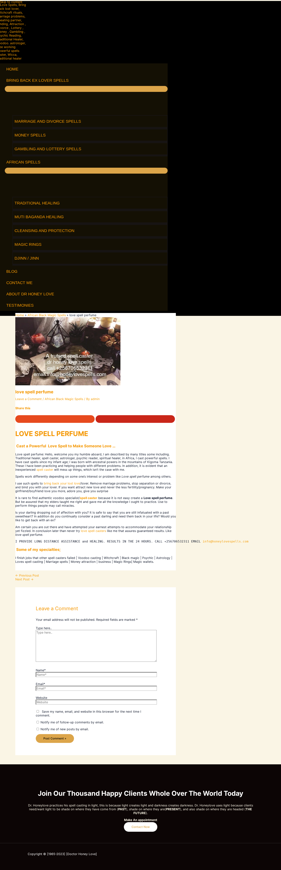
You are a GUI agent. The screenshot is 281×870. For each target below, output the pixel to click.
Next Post (24, 579)
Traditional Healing (37, 203)
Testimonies (20, 305)
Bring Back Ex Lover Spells (37, 80)
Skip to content (11, 2)
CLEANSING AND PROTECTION (44, 230)
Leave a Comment (28, 399)
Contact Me (19, 282)
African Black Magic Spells (64, 399)
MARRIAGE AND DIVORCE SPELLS (48, 121)
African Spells (23, 162)
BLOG (11, 271)
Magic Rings (28, 244)
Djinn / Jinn (27, 258)
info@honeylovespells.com (226, 541)
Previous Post (27, 575)
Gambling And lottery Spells (48, 149)
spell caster (45, 469)
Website (41, 698)
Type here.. (44, 628)
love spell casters (93, 531)
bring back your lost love (62, 483)
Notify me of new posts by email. (65, 729)
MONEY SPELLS (30, 135)
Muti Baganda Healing (39, 217)
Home (12, 69)
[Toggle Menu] (86, 89)
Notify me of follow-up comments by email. (72, 722)
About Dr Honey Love (30, 294)
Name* (41, 670)
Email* (40, 684)
